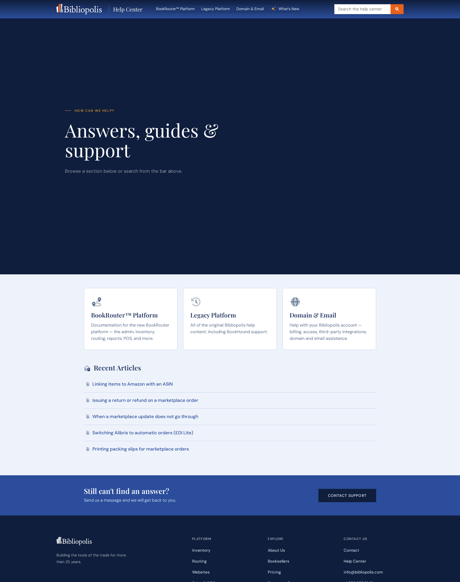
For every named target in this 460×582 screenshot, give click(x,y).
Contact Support (347, 495)
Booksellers (278, 561)
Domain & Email (250, 8)
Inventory (201, 550)
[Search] (397, 9)
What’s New (288, 8)
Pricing (274, 572)
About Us (276, 550)
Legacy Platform (215, 8)
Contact (351, 550)
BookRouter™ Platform (175, 8)
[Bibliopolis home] (79, 9)
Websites (201, 572)
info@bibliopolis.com (363, 572)
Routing (199, 561)
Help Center (127, 9)
